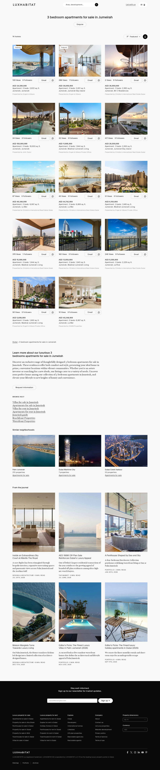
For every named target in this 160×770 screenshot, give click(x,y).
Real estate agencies (75, 737)
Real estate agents (74, 740)
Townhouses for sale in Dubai (23, 737)
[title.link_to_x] (127, 752)
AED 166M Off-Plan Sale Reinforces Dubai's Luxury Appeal (75, 556)
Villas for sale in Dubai (21, 740)
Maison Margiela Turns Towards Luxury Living (23, 646)
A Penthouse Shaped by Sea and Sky (123, 555)
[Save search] (145, 36)
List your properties (102, 726)
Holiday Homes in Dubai (49, 726)
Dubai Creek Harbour (113, 470)
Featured (134, 37)
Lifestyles (71, 729)
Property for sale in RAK (21, 733)
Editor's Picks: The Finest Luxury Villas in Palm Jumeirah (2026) (74, 646)
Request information (24, 387)
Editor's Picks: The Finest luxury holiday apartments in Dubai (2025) (121, 646)
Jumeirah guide (20, 414)
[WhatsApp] (52, 80)
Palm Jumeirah (19, 470)
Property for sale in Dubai (22, 729)
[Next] (52, 60)
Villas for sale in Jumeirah (25, 402)
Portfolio (26, 763)
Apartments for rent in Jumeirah (29, 411)
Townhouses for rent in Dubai (51, 737)
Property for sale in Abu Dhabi (23, 722)
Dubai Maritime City (67, 470)
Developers (72, 722)
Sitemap (16, 763)
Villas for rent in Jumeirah (26, 408)
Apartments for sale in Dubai (23, 719)
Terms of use (100, 740)
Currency (126, 725)
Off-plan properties (75, 733)
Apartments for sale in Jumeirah (29, 405)
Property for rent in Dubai (49, 733)
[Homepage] (24, 4)
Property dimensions (130, 715)
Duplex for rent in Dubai (48, 722)
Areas (70, 719)
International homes (75, 726)
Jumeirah (16, 91)
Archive (36, 763)
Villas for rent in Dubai (48, 740)
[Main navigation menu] (142, 4)
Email (44, 80)
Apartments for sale (21, 475)
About (97, 719)
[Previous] (15, 60)
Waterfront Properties (24, 421)
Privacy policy (100, 733)
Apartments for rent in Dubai (50, 719)
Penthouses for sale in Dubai (23, 726)
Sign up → (105, 701)
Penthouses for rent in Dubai (50, 729)
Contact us (99, 722)
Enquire (80, 24)
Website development (103, 729)
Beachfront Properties (24, 417)
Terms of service (101, 737)
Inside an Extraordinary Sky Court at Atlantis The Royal (25, 556)
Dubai (15, 342)
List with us (131, 5)
